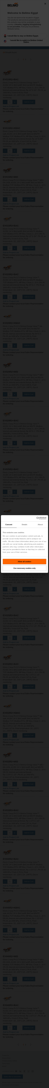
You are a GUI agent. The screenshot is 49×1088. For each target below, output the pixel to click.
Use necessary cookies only (24, 568)
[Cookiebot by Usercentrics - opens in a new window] (36, 518)
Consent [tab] (8, 524)
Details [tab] (24, 524)
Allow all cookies (24, 562)
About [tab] (40, 524)
